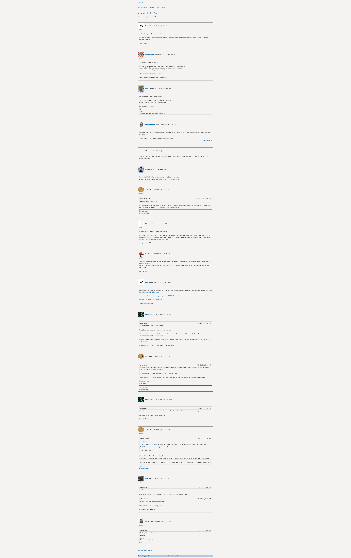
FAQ (148, 556)
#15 (169, 478)
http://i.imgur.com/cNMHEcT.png (166, 296)
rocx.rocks (144, 211)
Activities (151, 7)
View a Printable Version (145, 550)
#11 (170, 314)
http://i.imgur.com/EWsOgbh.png (149, 292)
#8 (168, 223)
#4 (175, 124)
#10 (169, 282)
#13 (170, 399)
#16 (170, 521)
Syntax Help (141, 556)
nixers (140, 2)
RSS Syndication (176, 556)
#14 (169, 430)
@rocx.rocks (145, 213)
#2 (175, 54)
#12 (169, 356)
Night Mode (154, 556)
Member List (166, 556)
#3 (170, 88)
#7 (168, 190)
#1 (168, 26)
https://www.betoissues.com (171, 179)
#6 (167, 169)
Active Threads (142, 7)
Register (163, 7)
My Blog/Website (207, 140)
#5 (162, 151)
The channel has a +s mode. (147, 377)
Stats (160, 556)
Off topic (155, 13)
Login (157, 7)
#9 (169, 254)
